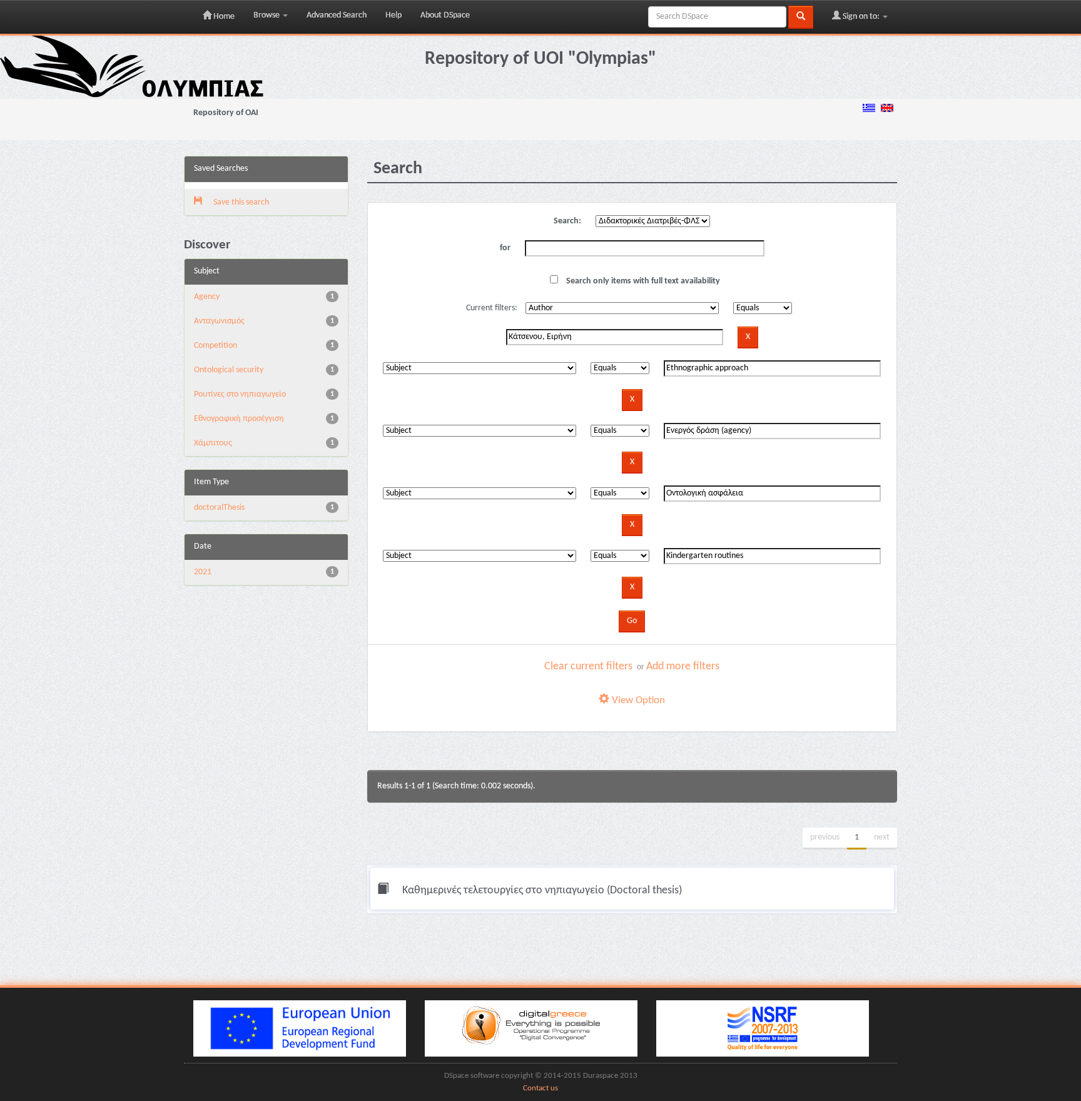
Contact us (540, 1088)
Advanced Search (337, 15)
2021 (202, 572)
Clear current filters (588, 666)
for (505, 248)
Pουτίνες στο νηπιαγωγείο (240, 394)
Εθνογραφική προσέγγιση (239, 419)
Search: (567, 221)
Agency (207, 297)
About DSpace (445, 15)
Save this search (240, 202)
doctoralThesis (219, 507)
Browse (267, 15)
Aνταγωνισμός (219, 321)
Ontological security (228, 370)
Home (223, 16)
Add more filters (682, 666)
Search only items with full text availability (642, 281)
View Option (637, 700)
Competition (215, 345)
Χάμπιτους (213, 443)
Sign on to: (861, 16)
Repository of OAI (225, 113)
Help (393, 15)
